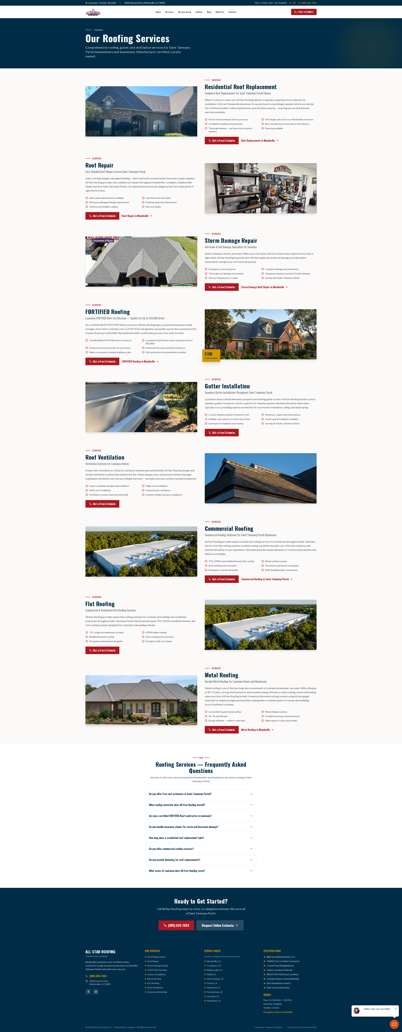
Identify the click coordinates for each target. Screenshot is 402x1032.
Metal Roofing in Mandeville (255, 730)
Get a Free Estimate (223, 140)
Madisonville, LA (214, 970)
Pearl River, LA (214, 1000)
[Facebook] (290, 3)
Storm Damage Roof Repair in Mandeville (262, 287)
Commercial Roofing (157, 992)
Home (158, 11)
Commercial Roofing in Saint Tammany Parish (265, 579)
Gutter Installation (156, 974)
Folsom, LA (212, 983)
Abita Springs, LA (215, 978)
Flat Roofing (153, 983)
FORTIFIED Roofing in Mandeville (138, 361)
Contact (232, 11)
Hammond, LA (213, 987)
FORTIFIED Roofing (157, 970)
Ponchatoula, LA (215, 992)
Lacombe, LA (213, 996)
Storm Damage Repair (157, 965)
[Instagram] (294, 3)
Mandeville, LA (214, 961)
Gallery (199, 11)
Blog (209, 11)
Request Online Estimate (218, 925)
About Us (220, 11)
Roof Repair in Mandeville (135, 216)
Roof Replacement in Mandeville (258, 140)
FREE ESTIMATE (305, 11)
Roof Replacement (156, 956)
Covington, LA (214, 965)
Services (169, 11)
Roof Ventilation (155, 987)
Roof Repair (153, 961)
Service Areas (184, 11)
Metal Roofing (154, 978)
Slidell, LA (211, 974)
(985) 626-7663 (309, 2)
